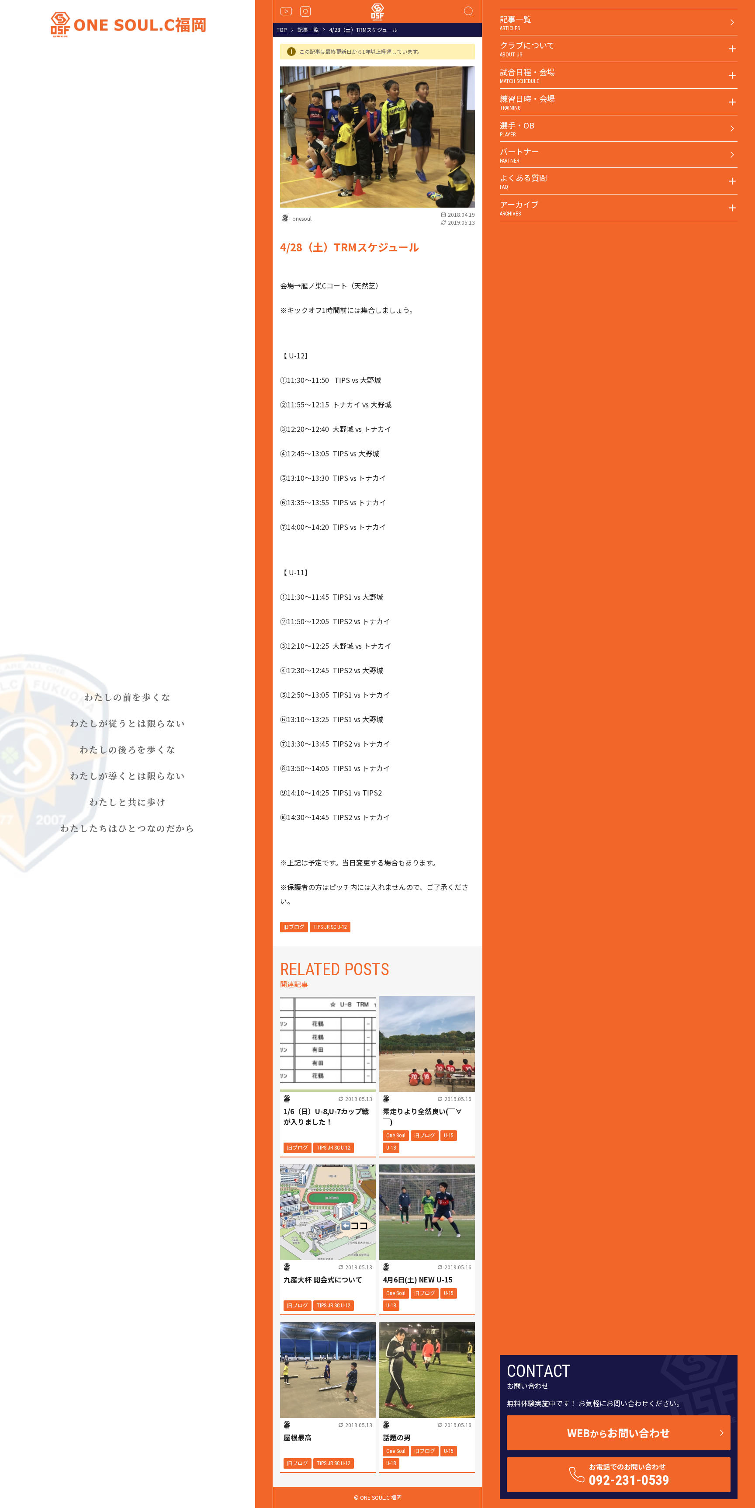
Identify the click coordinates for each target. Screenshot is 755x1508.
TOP (282, 29)
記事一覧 (308, 29)
